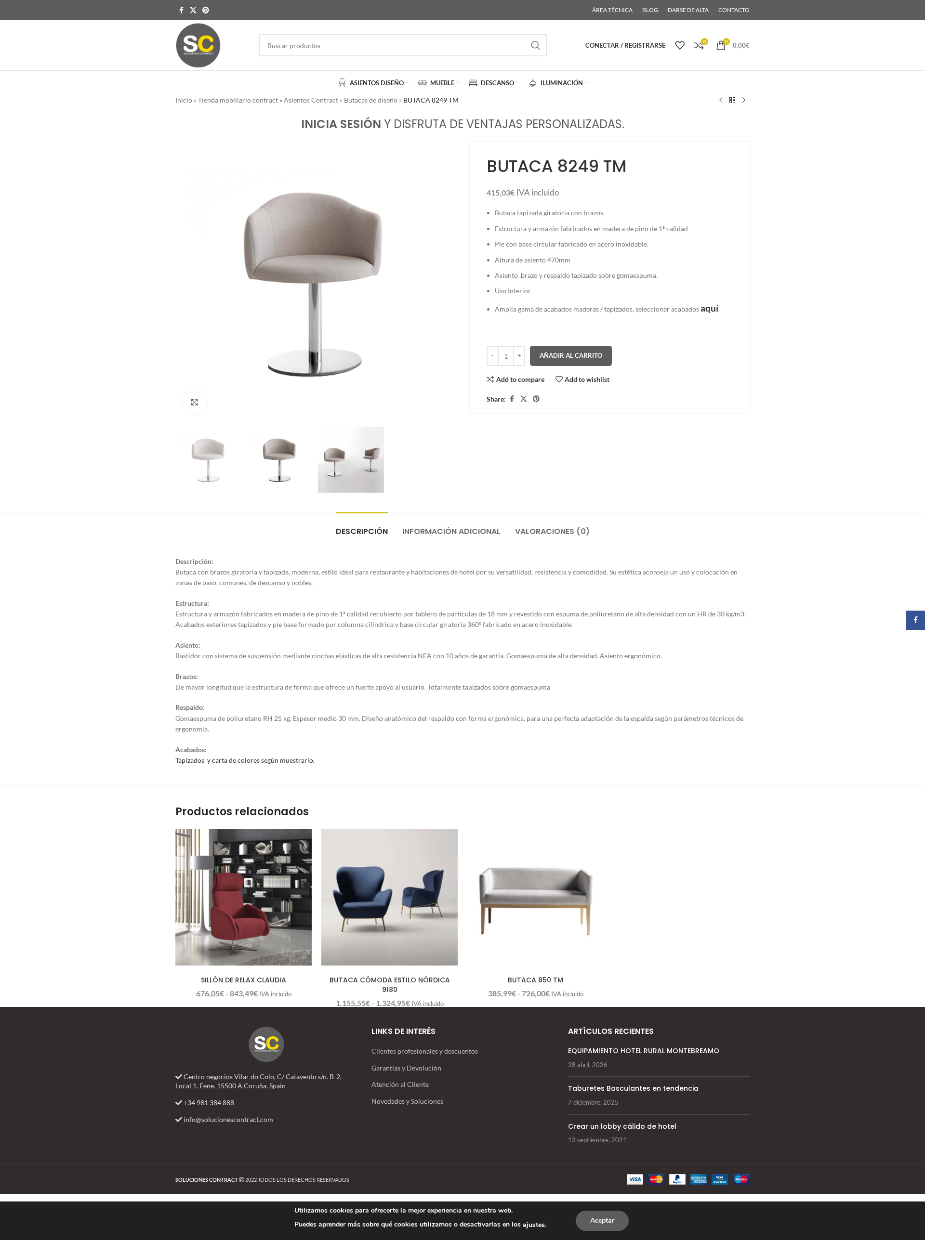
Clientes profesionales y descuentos (424, 1051)
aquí (709, 308)
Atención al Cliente (400, 1084)
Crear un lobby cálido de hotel (622, 1126)
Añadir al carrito (571, 355)
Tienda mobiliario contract (238, 100)
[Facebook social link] (181, 10)
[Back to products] (732, 100)
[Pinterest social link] (205, 10)
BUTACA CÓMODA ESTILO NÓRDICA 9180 (390, 984)
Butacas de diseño (370, 100)
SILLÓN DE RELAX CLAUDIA (243, 980)
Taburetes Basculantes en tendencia (633, 1088)
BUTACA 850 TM (535, 980)
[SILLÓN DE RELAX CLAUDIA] (243, 897)
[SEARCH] (536, 45)
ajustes (534, 1224)
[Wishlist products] (679, 45)
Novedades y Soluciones (407, 1101)
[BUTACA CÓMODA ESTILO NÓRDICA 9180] (389, 897)
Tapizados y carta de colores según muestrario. (245, 760)
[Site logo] (198, 44)
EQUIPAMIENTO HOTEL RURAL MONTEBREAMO (643, 1051)
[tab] (362, 526)
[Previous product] (721, 100)
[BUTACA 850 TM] (535, 897)
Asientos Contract (311, 100)
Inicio (183, 100)
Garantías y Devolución (406, 1068)
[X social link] (193, 10)
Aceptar (602, 1220)
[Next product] (744, 100)
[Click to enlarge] (195, 402)
